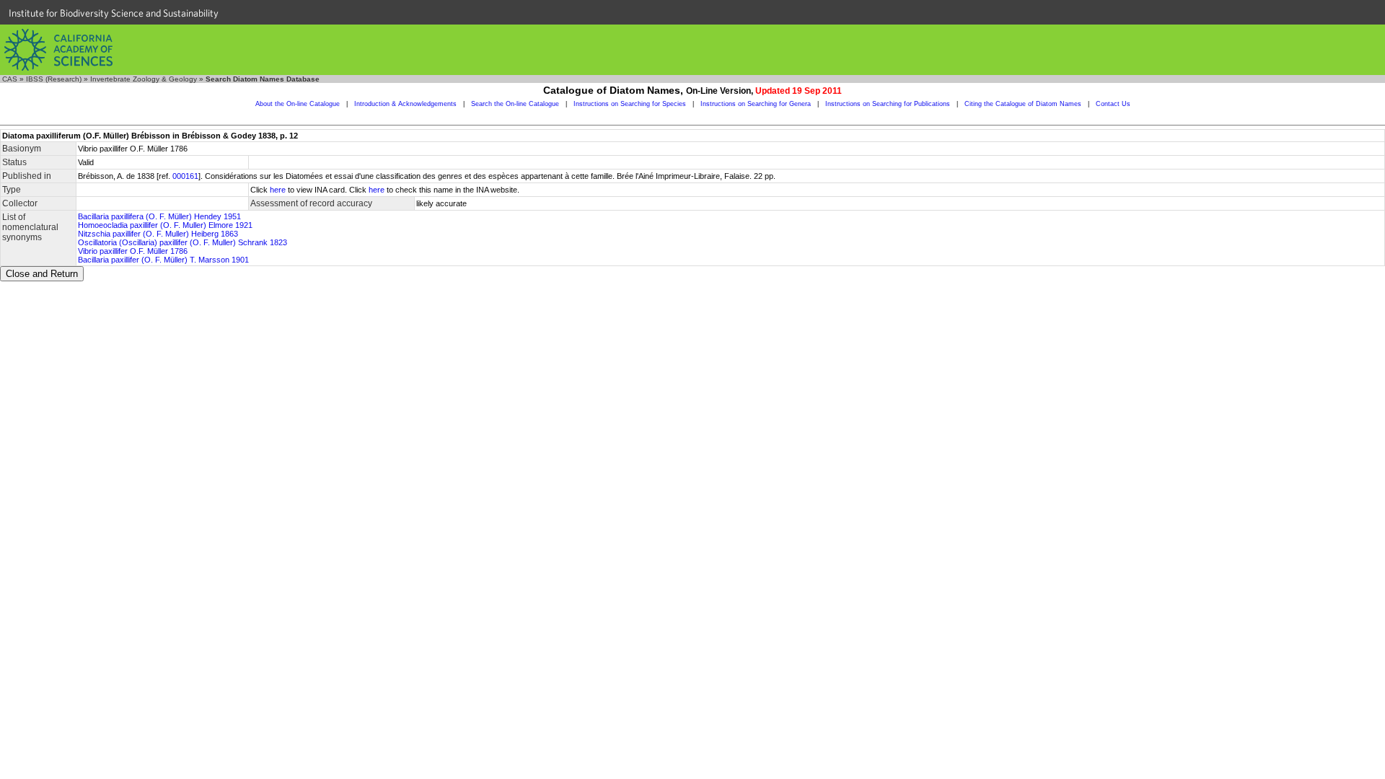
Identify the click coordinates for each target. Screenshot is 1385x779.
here (278, 189)
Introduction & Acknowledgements (405, 103)
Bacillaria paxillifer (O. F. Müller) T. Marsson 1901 (163, 259)
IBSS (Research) (54, 79)
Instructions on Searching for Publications (887, 103)
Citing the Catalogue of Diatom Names (1022, 103)
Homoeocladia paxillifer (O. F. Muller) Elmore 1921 (165, 225)
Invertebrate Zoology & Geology (143, 79)
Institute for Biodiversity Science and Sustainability (114, 13)
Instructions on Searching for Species (629, 103)
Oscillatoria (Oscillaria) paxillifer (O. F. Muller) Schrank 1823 (182, 242)
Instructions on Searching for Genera (755, 103)
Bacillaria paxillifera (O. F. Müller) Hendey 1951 (159, 216)
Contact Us (1113, 103)
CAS (9, 79)
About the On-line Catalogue (297, 103)
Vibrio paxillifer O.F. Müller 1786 (133, 251)
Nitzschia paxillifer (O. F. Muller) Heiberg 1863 (158, 233)
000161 (185, 176)
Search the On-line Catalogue (515, 103)
